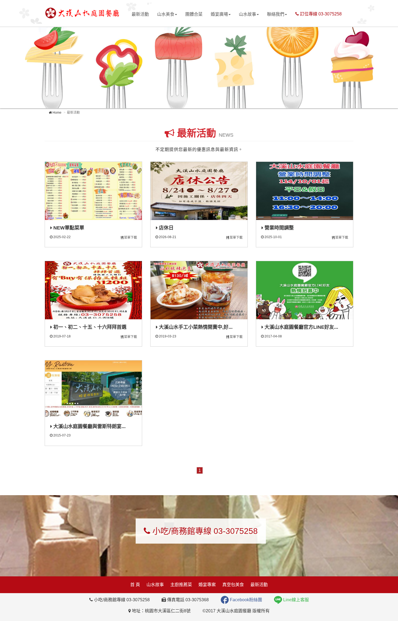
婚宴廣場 (219, 14)
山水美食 (165, 14)
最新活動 (140, 14)
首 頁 (135, 584)
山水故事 (247, 14)
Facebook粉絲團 (245, 599)
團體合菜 (194, 14)
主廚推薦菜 (181, 584)
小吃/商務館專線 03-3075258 (204, 531)
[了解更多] (93, 191)
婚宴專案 (207, 584)
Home (56, 112)
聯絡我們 (275, 14)
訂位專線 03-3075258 (320, 14)
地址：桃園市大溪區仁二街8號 (161, 611)
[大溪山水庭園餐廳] (82, 12)
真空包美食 (233, 584)
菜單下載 (130, 237)
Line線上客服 (295, 599)
